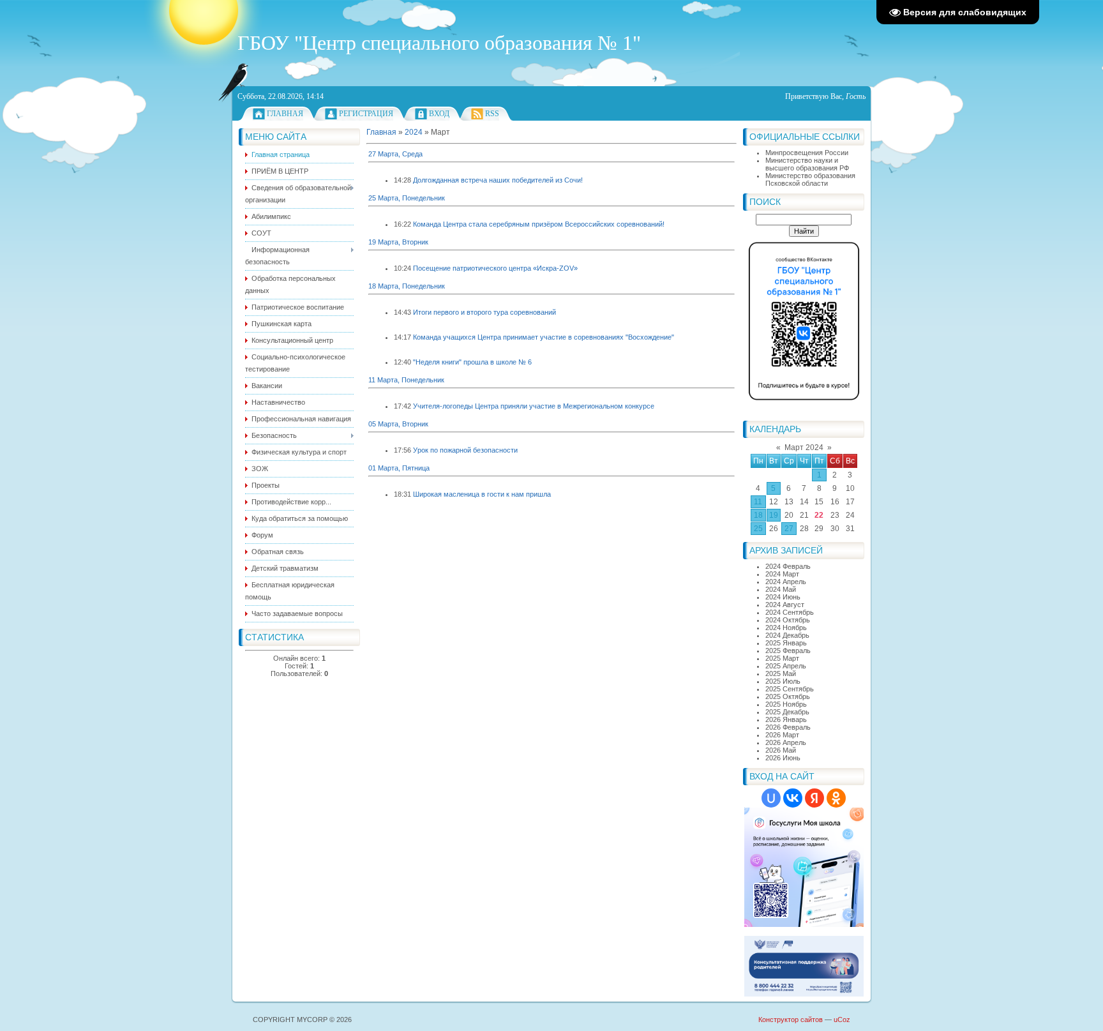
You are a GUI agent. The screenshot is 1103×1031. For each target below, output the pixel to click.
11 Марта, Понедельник (406, 380)
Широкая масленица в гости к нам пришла (482, 494)
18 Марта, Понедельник (406, 286)
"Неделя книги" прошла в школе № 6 (472, 362)
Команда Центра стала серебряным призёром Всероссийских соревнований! (538, 224)
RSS (492, 113)
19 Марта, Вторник (398, 242)
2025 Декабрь (787, 712)
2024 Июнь (782, 597)
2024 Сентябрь (789, 612)
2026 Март (782, 735)
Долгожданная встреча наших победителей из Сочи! (498, 180)
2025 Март (782, 658)
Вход (439, 113)
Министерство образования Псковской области (810, 179)
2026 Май (780, 750)
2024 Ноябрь (786, 627)
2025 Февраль (788, 650)
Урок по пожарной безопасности (465, 450)
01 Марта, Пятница (399, 468)
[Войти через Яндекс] (814, 798)
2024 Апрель (785, 581)
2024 (414, 132)
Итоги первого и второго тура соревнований (484, 312)
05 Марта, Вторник (398, 424)
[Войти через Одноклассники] (836, 798)
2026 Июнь (782, 758)
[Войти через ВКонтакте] (792, 798)
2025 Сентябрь (789, 689)
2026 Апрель (785, 742)
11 (758, 501)
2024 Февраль (788, 566)
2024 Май (780, 589)
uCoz (842, 1019)
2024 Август (784, 604)
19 (773, 515)
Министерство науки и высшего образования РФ (807, 164)
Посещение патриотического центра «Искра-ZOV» (495, 268)
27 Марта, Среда (395, 154)
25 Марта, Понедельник (406, 198)
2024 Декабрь (787, 635)
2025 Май (780, 673)
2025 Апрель (785, 666)
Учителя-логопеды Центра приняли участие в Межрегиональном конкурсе (533, 406)
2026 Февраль (788, 727)
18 (758, 515)
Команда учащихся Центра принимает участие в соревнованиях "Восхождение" (543, 337)
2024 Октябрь (787, 620)
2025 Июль (782, 681)
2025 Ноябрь (786, 704)
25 (758, 528)
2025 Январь (786, 643)
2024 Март (782, 574)
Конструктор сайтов (790, 1019)
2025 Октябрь (787, 696)
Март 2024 (803, 447)
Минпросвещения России (806, 152)
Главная (285, 113)
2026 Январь (786, 719)
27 (788, 528)
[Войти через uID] (771, 798)
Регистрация (366, 113)
